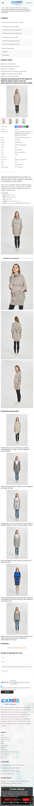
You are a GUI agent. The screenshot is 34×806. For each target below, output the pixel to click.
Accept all (26, 799)
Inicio (2, 8)
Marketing (28, 802)
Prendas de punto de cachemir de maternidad (13, 71)
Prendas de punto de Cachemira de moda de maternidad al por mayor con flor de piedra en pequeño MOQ (15, 449)
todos (6, 8)
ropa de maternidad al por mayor (10, 66)
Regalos (3, 748)
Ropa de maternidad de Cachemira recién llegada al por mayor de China (17, 487)
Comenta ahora (22, 647)
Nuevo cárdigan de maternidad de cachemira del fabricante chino (16, 561)
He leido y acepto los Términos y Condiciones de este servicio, (15, 688)
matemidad (4, 746)
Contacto (4, 758)
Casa (2, 735)
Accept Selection (17, 799)
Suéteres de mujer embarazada (9, 76)
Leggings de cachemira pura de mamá (11, 73)
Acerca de (4, 737)
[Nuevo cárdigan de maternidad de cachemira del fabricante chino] (17, 543)
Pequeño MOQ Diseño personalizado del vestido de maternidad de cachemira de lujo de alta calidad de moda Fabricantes (17, 599)
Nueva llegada (5, 754)
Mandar (7, 692)
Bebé (2, 741)
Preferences (21, 802)
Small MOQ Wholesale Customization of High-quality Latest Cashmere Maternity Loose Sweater (24, 133)
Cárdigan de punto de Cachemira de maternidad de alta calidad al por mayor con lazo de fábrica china (17, 524)
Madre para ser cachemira (8, 64)
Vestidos (24, 8)
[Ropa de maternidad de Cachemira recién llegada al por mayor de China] (17, 469)
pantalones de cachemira (8, 69)
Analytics (14, 802)
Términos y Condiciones (10, 689)
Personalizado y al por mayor (10, 752)
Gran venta (4, 756)
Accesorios (6, 682)
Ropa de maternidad (15, 8)
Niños (2, 743)
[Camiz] (17, 3)
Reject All (8, 799)
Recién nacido (5, 739)
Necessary (7, 802)
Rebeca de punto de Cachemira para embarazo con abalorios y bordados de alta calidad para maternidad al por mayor (17, 637)
